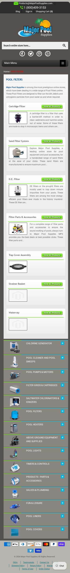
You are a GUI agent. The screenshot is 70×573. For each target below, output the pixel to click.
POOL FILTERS (34, 411)
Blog (18, 11)
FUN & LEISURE (34, 503)
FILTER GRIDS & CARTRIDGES (41, 385)
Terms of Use (27, 569)
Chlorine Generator (39, 343)
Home (6, 71)
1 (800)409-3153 (35, 7)
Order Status (44, 569)
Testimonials (28, 562)
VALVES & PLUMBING (37, 490)
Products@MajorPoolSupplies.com (35, 3)
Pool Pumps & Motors (39, 372)
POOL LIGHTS (33, 450)
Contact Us (44, 562)
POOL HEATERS (34, 424)
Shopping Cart (44, 11)
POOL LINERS (33, 516)
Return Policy (35, 566)
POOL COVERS (34, 529)
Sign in (29, 11)
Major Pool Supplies (29, 557)
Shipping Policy (18, 566)
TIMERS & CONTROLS (37, 463)
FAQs (15, 562)
